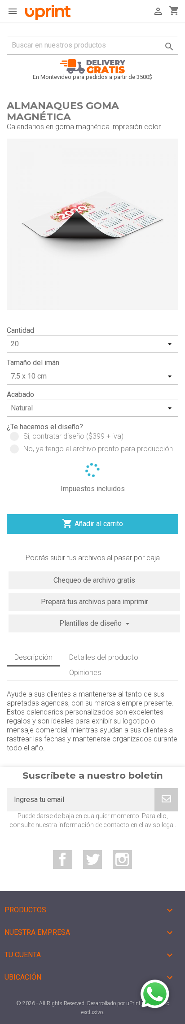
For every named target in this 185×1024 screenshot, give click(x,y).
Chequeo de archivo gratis (94, 580)
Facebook (62, 859)
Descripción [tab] (33, 657)
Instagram (122, 859)
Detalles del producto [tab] (103, 657)
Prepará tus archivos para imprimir (94, 601)
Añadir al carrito (92, 523)
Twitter (92, 859)
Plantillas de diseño (91, 623)
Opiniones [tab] (85, 672)
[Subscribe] (166, 799)
